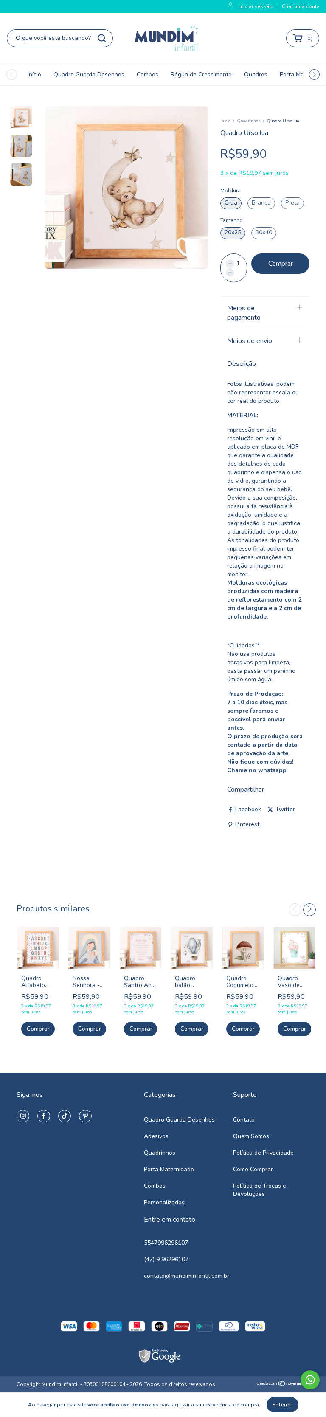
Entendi (282, 1404)
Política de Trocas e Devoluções (259, 1190)
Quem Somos (251, 1136)
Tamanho (231, 220)
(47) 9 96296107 (166, 1259)
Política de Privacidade (263, 1153)
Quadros (255, 74)
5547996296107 (166, 1243)
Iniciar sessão (256, 6)
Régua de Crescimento (201, 74)
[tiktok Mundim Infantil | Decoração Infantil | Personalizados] (64, 1116)
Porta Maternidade (169, 1169)
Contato (244, 1120)
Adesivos (156, 1136)
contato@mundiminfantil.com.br (186, 1276)
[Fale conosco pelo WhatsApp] (310, 1379)
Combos (147, 74)
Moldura (230, 190)
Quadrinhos (248, 121)
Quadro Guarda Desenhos (88, 74)
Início (34, 74)
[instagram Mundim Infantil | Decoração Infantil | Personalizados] (23, 1116)
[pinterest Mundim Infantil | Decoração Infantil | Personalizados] (85, 1116)
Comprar (38, 1029)
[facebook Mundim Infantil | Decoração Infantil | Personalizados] (43, 1116)
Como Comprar (253, 1169)
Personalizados (164, 1202)
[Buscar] (101, 38)
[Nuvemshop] (282, 1384)
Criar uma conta (301, 6)
